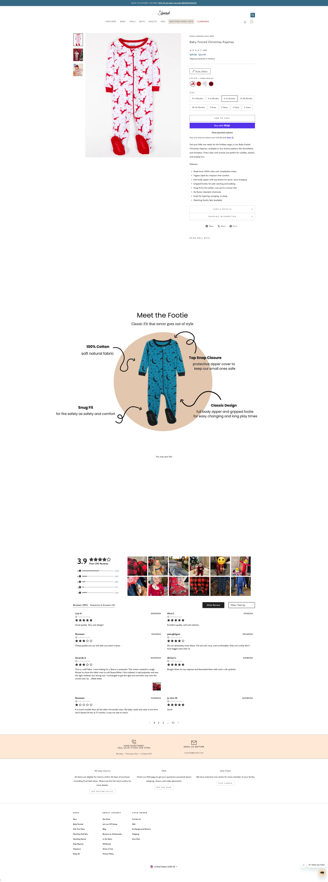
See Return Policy (102, 791)
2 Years (213, 107)
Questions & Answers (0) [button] (102, 605)
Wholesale (107, 844)
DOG (163, 21)
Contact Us (136, 819)
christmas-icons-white (205, 36)
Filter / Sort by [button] (238, 605)
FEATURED (111, 21)
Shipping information (222, 216)
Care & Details (222, 209)
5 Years (247, 107)
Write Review (213, 605)
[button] (198, 50)
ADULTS (153, 21)
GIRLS (132, 21)
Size (192, 93)
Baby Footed (78, 824)
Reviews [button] (80, 605)
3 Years (224, 107)
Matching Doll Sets (80, 834)
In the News (107, 839)
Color (201, 78)
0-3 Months (197, 98)
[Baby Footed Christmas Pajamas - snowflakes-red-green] (195, 288)
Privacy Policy (108, 854)
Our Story (106, 819)
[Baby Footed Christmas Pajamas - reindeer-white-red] (191, 288)
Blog (104, 829)
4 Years (236, 107)
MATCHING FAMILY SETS (181, 21)
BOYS (142, 21)
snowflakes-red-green (198, 83)
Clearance (77, 849)
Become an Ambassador (112, 834)
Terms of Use (108, 849)
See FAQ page (164, 787)
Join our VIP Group (110, 824)
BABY (123, 21)
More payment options (222, 132)
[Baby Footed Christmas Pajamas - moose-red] (202, 288)
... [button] (95, 678)
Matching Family (79, 839)
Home (192, 36)
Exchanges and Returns (141, 829)
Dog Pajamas (78, 844)
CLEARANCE (203, 21)
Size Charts (226, 783)
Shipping (193, 59)
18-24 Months (198, 107)
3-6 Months (213, 98)
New (75, 819)
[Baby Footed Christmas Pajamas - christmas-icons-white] (198, 288)
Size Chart (136, 839)
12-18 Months (246, 98)
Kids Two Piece (79, 829)
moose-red (211, 83)
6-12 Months (229, 98)
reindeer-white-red (192, 83)
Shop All (76, 854)
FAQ (133, 824)
